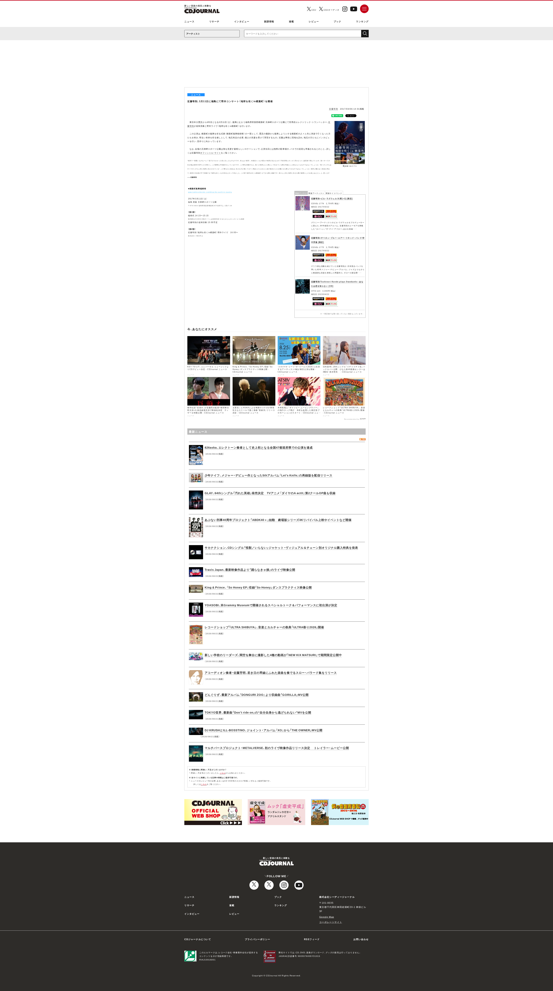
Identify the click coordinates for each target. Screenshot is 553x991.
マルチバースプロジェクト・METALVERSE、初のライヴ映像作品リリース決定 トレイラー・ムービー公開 (277, 748)
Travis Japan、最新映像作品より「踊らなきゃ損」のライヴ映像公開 (250, 569)
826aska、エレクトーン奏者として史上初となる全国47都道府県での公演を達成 (259, 447)
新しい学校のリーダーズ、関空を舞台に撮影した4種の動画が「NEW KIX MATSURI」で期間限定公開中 (273, 655)
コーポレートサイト (330, 922)
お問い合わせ (361, 939)
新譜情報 (269, 21)
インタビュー (241, 21)
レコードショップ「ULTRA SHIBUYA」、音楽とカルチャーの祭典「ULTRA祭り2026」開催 (264, 627)
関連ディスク (301, 193)
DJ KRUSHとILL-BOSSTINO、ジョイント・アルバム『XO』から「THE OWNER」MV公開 (263, 730)
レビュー (314, 21)
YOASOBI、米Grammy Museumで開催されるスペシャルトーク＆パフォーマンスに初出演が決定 (271, 605)
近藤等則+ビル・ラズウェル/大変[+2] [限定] (332, 198)
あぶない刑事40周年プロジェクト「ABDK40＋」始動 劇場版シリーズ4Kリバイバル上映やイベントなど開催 (278, 520)
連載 (291, 21)
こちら (223, 773)
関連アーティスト (316, 193)
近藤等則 (333, 108)
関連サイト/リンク (334, 193)
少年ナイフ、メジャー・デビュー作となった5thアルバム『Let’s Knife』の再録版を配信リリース (268, 475)
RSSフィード (312, 939)
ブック (337, 21)
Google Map (326, 917)
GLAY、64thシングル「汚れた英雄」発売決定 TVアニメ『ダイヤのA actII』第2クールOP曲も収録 (270, 493)
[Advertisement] (276, 66)
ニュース (189, 21)
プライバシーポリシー (257, 939)
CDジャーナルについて (197, 939)
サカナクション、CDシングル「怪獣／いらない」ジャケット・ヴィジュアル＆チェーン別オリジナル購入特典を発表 (281, 547)
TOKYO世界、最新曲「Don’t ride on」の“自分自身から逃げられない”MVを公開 (258, 712)
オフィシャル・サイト (210, 152)
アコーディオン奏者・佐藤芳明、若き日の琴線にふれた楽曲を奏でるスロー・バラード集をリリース (271, 672)
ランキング (362, 21)
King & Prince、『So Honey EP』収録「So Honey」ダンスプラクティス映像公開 (258, 587)
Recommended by (351, 419)
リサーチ (214, 21)
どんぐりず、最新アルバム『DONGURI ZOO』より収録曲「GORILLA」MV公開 (257, 695)
